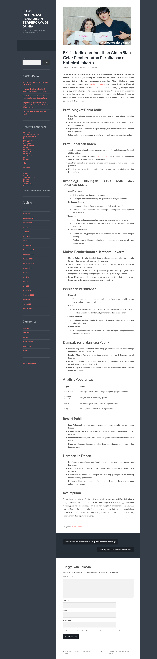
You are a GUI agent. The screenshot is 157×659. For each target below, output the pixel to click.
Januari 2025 (27, 245)
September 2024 (28, 263)
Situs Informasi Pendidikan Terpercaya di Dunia (35, 18)
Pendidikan (26, 333)
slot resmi (26, 179)
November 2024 (28, 254)
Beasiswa (26, 328)
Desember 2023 (28, 295)
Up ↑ (111, 653)
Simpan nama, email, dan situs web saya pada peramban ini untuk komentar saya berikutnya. (94, 631)
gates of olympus (28, 146)
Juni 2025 (26, 236)
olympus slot (27, 175)
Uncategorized (28, 342)
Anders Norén (123, 651)
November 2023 (28, 299)
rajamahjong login (29, 177)
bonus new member (29, 136)
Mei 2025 (26, 241)
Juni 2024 (26, 277)
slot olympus (27, 151)
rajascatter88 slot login (31, 134)
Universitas (27, 346)
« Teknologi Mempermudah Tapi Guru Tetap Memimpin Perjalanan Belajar (90, 542)
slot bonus (26, 153)
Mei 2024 (26, 281)
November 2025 (28, 218)
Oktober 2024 (28, 259)
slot (24, 157)
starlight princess (97, 84)
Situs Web (67, 620)
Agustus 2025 (27, 227)
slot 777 (25, 138)
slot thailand (27, 149)
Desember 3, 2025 (70, 67)
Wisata (25, 351)
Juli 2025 (26, 232)
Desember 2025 (28, 214)
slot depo (26, 147)
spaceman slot (28, 140)
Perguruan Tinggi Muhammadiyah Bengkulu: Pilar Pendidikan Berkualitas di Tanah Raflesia (36, 105)
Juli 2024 (26, 272)
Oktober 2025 (28, 223)
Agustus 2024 (27, 268)
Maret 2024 (27, 290)
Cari (24, 58)
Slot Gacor (26, 167)
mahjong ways (27, 183)
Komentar (68, 577)
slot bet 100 (27, 142)
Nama (66, 601)
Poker (25, 163)
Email (66, 610)
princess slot (27, 173)
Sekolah (25, 337)
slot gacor (26, 159)
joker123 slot (27, 155)
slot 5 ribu (26, 132)
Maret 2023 (27, 304)
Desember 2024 (28, 250)
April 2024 (26, 286)
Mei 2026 (26, 209)
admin (83, 67)
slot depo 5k (27, 144)
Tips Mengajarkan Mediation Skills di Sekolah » (115, 549)
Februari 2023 (28, 309)
